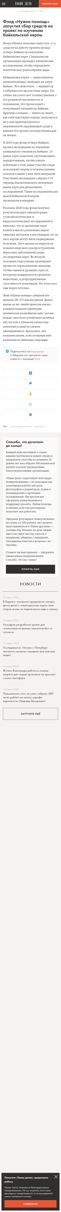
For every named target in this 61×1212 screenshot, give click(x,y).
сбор (53, 43)
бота (37, 359)
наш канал (37, 351)
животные (39, 426)
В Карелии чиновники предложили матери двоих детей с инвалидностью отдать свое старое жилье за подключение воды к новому (30, 605)
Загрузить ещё (30, 713)
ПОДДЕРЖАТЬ (30, 1204)
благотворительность (21, 426)
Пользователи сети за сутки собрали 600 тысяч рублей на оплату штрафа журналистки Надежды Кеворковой (28, 697)
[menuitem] (3, 3)
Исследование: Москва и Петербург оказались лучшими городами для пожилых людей (29, 651)
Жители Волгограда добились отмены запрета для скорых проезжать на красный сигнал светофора (29, 674)
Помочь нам (50, 3)
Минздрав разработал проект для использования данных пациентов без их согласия (27, 628)
